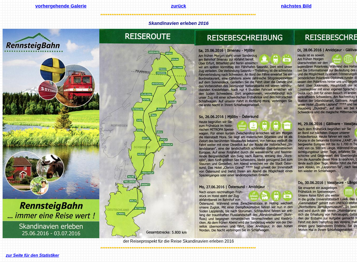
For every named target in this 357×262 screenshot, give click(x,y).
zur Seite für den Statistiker (32, 255)
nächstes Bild (296, 6)
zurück (178, 6)
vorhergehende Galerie (61, 6)
